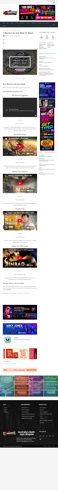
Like (41, 35)
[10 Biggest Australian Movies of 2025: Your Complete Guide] (7, 386)
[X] (54, 1)
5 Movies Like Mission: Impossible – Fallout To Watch (19, 293)
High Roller (41, 158)
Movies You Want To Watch (15, 30)
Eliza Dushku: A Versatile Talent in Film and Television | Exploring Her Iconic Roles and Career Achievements (46, 74)
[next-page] (42, 78)
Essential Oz (42, 155)
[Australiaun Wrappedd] (8, 433)
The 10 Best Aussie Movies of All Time (45, 62)
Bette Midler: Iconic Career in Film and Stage (46, 69)
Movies (7, 30)
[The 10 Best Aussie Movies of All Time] (22, 386)
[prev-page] (40, 78)
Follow (47, 35)
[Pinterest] (50, 1)
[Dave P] (4, 36)
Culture (41, 172)
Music (40, 163)
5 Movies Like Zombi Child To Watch (50, 46)
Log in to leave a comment (10, 363)
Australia (41, 61)
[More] (27, 298)
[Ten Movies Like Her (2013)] (36, 386)
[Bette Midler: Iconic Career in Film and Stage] (51, 386)
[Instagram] (49, 1)
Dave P (7, 35)
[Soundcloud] (52, 1)
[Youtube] (54, 3)
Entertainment (42, 56)
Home (4, 30)
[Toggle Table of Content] (23, 78)
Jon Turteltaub (22, 123)
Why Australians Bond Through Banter (45, 156)
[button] (53, 24)
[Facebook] (47, 1)
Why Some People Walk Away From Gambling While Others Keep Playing (46, 160)
